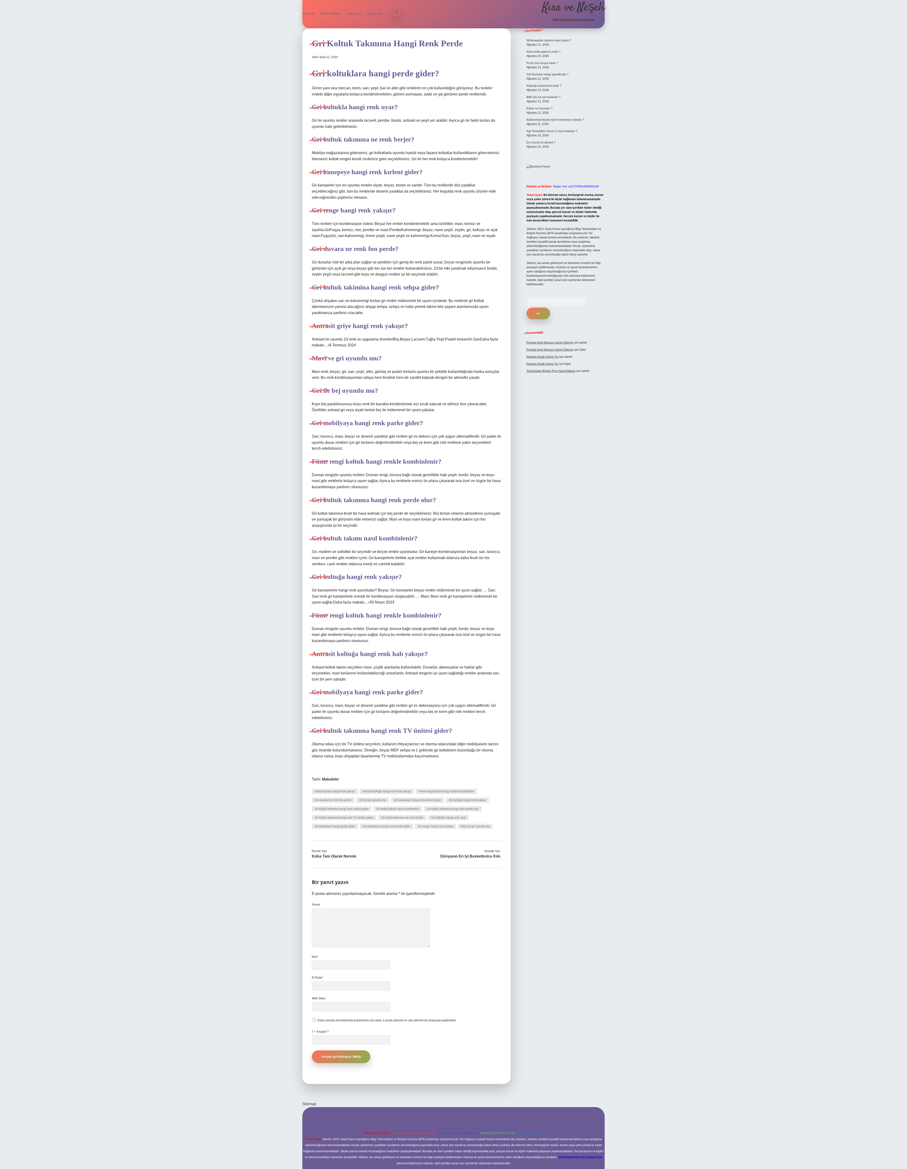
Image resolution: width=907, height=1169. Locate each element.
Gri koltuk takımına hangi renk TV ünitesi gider (344, 817)
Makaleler (330, 779)
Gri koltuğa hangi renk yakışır (467, 800)
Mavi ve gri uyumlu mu (475, 826)
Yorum (316, 904)
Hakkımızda (374, 13)
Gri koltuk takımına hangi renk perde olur (453, 809)
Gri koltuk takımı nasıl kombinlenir (397, 809)
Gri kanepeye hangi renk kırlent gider (417, 800)
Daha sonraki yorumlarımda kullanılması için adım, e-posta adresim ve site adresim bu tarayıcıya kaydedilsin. (387, 1020)
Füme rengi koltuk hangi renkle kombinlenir (446, 791)
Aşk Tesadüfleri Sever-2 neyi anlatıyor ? (551, 131)
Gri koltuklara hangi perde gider (335, 826)
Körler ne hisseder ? (539, 108)
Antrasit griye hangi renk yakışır (335, 791)
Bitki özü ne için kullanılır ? (543, 97)
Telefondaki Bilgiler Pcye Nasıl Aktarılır (551, 371)
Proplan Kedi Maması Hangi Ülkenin (549, 342)
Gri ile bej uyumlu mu (372, 800)
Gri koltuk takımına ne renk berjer (402, 817)
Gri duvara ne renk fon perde (333, 800)
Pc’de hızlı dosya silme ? (542, 63)
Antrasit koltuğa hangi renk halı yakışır (386, 791)
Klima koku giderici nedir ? (543, 51)
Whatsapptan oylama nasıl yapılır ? (548, 40)
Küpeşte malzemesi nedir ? (543, 85)
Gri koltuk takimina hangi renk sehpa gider (342, 809)
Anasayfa (308, 13)
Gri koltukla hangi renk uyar (448, 817)
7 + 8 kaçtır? (320, 1031)
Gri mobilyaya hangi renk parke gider (386, 826)
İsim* (315, 956)
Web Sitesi (318, 998)
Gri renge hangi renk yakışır (435, 826)
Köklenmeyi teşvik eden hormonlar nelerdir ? (555, 119)
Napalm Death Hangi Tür (542, 356)
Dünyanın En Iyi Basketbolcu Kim (470, 856)
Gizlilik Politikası (330, 13)
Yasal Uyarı (354, 13)
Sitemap (309, 1104)
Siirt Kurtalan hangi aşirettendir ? (547, 74)
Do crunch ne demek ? (541, 142)
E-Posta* (317, 977)
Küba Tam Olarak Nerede (334, 856)
